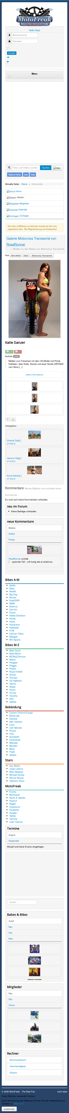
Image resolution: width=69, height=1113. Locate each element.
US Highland (15, 680)
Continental (14, 739)
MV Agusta (14, 639)
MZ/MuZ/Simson (17, 656)
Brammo (13, 606)
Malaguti (13, 636)
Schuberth (14, 736)
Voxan (12, 689)
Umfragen (24, 215)
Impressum (14, 806)
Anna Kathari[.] (14, 477)
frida (33, 174)
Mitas (12, 748)
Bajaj (11, 588)
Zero (11, 698)
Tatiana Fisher (14, 174)
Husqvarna (14, 624)
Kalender (22, 209)
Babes (26, 255)
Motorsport (14, 794)
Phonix (12, 730)
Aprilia (12, 585)
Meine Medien (16, 255)
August (12, 834)
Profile (12, 539)
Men (11, 938)
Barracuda (14, 715)
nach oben (62, 1091)
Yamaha (13, 695)
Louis (12, 724)
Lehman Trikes (16, 633)
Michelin (13, 745)
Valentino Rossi (16, 780)
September (14, 840)
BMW (12, 603)
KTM (11, 630)
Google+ (13, 812)
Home (18, 191)
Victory (12, 692)
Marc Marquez (16, 771)
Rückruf (13, 800)
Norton (12, 659)
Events (12, 791)
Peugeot (13, 662)
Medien (20, 197)
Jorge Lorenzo (16, 768)
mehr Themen (16, 821)
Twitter (12, 815)
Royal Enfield (15, 671)
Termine (13, 818)
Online (12, 1005)
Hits (10, 932)
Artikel (12, 533)
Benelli (12, 591)
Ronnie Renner (16, 777)
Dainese (13, 718)
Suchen (45, 167)
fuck (26, 174)
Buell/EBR (14, 600)
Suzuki (12, 674)
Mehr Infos (19, 1103)
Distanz (13, 1072)
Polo (11, 733)
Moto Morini (15, 653)
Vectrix (12, 683)
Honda (12, 618)
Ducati (12, 612)
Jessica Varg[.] (14, 459)
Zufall (11, 921)
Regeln (12, 803)
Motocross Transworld (42, 255)
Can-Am (13, 609)
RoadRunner (15, 558)
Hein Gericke (15, 721)
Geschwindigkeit (18, 1066)
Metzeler (13, 742)
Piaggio (13, 665)
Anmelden (11, 53)
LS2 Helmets (15, 727)
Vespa (12, 686)
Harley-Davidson (17, 615)
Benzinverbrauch (18, 1059)
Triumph (13, 677)
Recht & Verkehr (17, 797)
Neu (10, 926)
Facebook (14, 809)
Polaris (12, 668)
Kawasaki (14, 627)
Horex (12, 621)
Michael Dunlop (16, 774)
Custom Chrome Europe (21, 712)
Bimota (12, 597)
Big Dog (13, 594)
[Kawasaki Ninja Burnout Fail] (34, 550)
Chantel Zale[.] (14, 442)
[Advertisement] (34, 118)
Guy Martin (14, 765)
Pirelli (12, 751)
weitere (12, 701)
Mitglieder (24, 203)
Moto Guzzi (15, 650)
